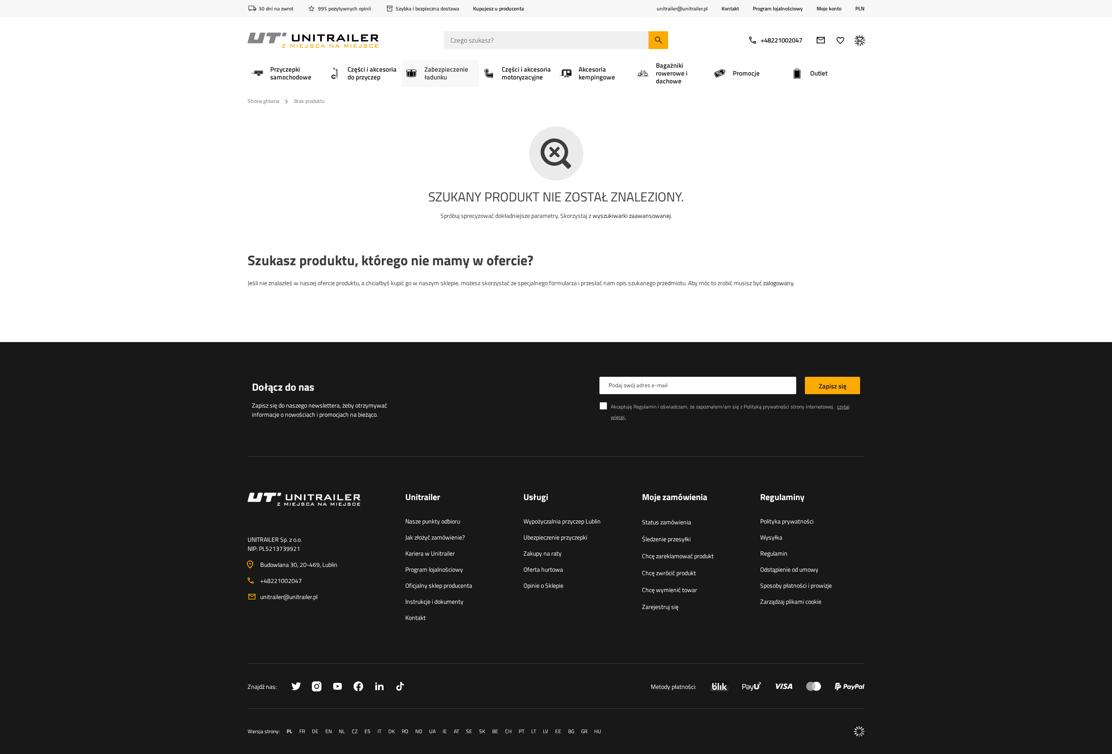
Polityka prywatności (787, 521)
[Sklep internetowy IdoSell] (859, 731)
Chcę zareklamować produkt (678, 555)
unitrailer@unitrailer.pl (289, 596)
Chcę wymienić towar (669, 589)
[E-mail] (820, 40)
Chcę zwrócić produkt (669, 572)
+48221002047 (781, 40)
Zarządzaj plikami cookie (790, 601)
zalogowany (778, 282)
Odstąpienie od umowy (789, 569)
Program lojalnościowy (778, 8)
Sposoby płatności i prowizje (796, 585)
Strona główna (263, 101)
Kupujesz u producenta (498, 8)
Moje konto (829, 8)
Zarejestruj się (660, 606)
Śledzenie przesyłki (666, 538)
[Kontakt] (319, 509)
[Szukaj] (658, 40)
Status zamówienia (666, 522)
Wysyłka (771, 537)
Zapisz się (833, 386)
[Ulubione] (840, 40)
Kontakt (730, 8)
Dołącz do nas (283, 387)
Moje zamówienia (674, 497)
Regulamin (774, 553)
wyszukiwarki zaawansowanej (631, 215)
